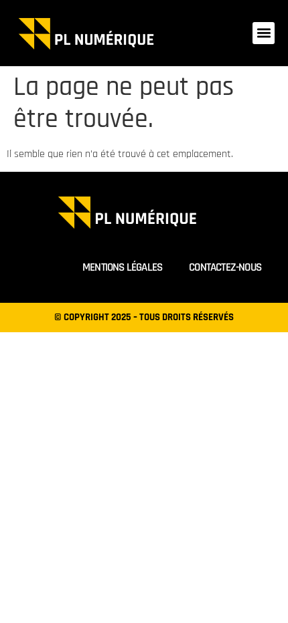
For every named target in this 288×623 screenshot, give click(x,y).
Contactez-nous (225, 267)
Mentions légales (122, 267)
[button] (264, 33)
